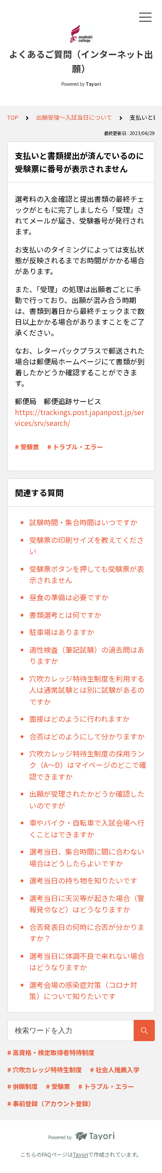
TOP (12, 117)
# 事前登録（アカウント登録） (50, 1103)
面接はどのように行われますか (79, 718)
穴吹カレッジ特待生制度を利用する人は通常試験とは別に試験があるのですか (86, 690)
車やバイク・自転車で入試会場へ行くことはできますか (86, 828)
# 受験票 (27, 446)
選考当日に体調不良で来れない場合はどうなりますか (86, 961)
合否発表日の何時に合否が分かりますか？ (86, 932)
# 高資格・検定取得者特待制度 (50, 1052)
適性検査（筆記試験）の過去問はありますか (86, 655)
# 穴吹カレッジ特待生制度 (44, 1069)
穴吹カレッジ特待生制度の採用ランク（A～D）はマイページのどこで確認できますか (87, 765)
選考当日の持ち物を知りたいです (83, 880)
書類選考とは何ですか (65, 614)
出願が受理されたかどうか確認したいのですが (86, 799)
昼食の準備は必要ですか (68, 597)
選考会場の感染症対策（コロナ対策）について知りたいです (83, 990)
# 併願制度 (22, 1086)
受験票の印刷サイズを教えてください (86, 545)
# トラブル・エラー (75, 446)
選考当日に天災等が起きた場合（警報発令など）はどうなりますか (86, 904)
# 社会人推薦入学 (115, 1069)
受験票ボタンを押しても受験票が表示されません (86, 574)
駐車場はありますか (61, 631)
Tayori (80, 1154)
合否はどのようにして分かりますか (86, 736)
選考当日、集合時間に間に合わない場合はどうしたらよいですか (86, 857)
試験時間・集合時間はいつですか (83, 522)
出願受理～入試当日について (74, 117)
